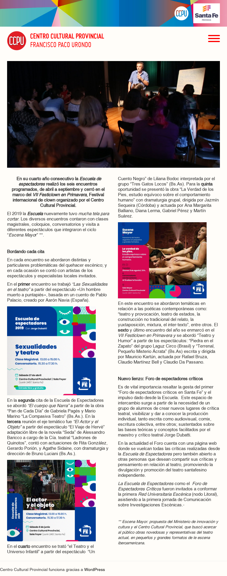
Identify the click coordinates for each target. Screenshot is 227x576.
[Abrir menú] (214, 49)
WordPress (94, 570)
